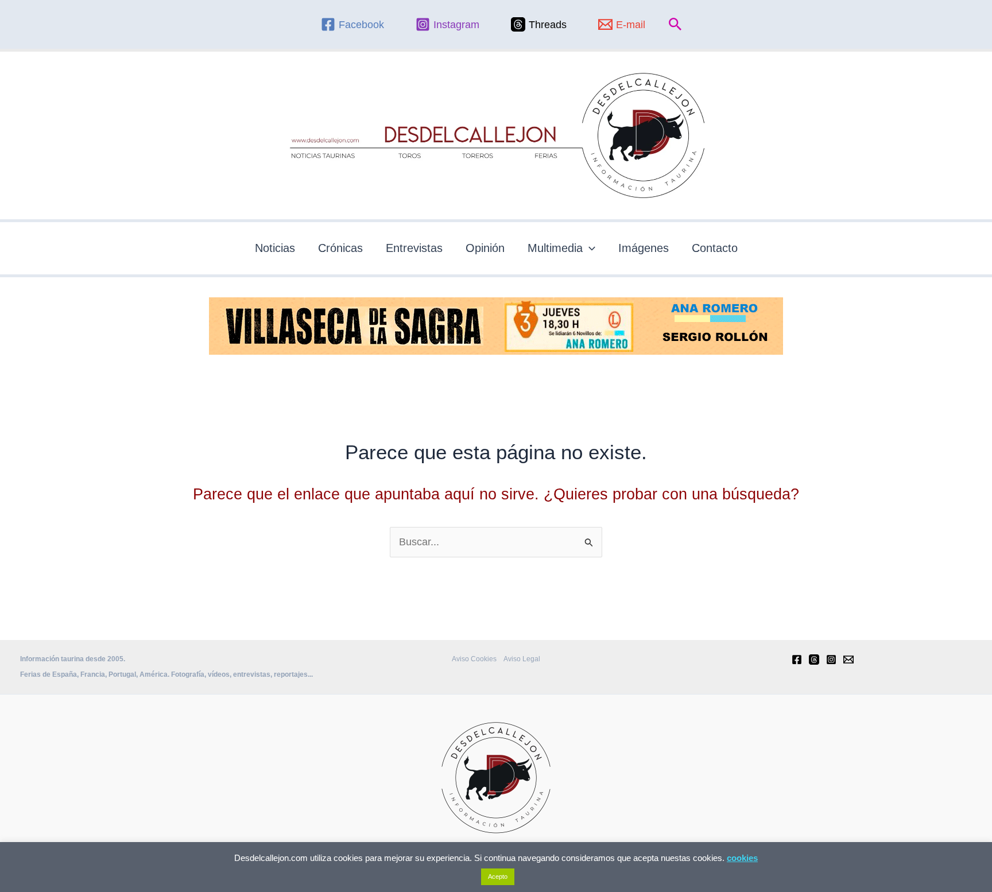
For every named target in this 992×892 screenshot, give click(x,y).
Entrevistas (414, 248)
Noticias (275, 248)
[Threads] (814, 659)
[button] (675, 24)
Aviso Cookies (474, 659)
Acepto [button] (497, 876)
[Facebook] (797, 659)
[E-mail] (848, 659)
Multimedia (555, 248)
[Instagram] (831, 659)
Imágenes (643, 248)
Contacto (715, 248)
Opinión (485, 248)
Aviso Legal (521, 659)
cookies (742, 858)
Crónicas (340, 248)
